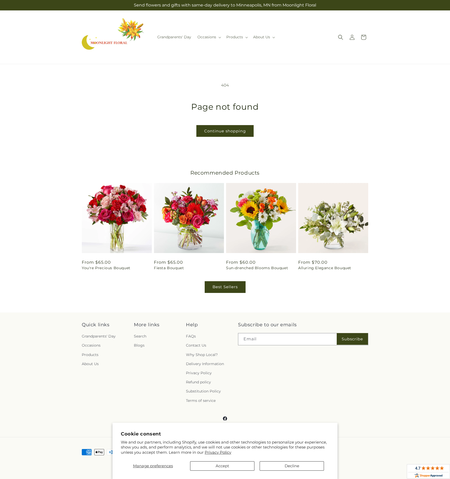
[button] (208, 37)
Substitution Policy (203, 391)
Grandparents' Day (99, 336)
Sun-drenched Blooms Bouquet (257, 268)
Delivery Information (205, 363)
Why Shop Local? (202, 354)
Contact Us (196, 345)
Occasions (91, 345)
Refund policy (198, 382)
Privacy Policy (218, 452)
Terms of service (201, 400)
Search (140, 336)
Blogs (139, 345)
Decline (292, 465)
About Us (90, 363)
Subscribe (352, 338)
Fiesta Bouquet (169, 268)
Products (90, 354)
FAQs (191, 336)
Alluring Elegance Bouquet (324, 268)
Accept (222, 465)
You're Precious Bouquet (106, 268)
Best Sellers (225, 286)
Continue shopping (225, 130)
